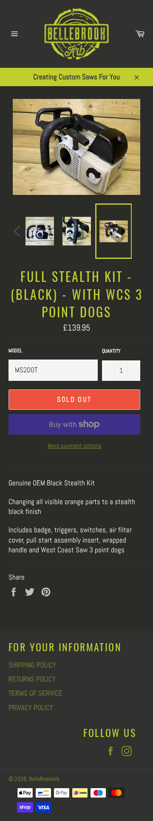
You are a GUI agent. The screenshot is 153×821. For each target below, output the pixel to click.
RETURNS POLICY (32, 679)
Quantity (111, 351)
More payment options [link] (75, 445)
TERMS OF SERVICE (35, 693)
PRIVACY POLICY (30, 707)
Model (15, 350)
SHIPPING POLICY (32, 665)
